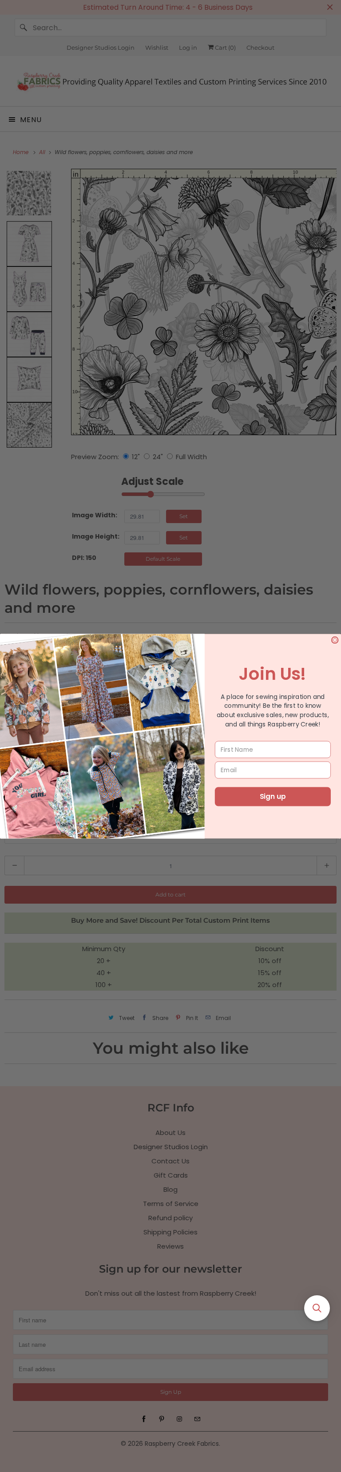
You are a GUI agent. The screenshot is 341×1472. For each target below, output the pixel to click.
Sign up (272, 796)
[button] (317, 1308)
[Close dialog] (334, 639)
